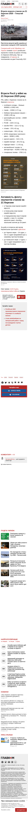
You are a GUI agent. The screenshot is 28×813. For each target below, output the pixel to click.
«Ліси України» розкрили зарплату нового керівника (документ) (12, 695)
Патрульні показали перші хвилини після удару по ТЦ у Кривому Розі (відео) (18, 563)
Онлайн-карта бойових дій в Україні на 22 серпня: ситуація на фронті (17, 646)
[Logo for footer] (7, 758)
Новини (4, 692)
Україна (16, 377)
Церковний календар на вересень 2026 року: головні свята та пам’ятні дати (16, 661)
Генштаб (11, 377)
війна (5, 377)
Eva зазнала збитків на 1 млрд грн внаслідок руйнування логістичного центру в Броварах (12, 702)
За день (18, 641)
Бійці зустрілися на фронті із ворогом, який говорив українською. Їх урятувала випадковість (17, 684)
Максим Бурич (4, 18)
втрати (15, 50)
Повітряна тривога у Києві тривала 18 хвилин (17, 535)
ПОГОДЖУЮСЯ (21, 810)
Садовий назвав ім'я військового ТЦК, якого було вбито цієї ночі (18, 583)
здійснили (21, 229)
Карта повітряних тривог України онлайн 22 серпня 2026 (17, 653)
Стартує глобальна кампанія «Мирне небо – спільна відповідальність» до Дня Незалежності (18, 741)
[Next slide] (26, 7)
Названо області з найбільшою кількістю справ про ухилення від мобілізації (16, 669)
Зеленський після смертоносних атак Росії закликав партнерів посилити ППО (17, 573)
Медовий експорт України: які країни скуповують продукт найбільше (13, 722)
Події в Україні (7, 531)
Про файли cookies (5, 809)
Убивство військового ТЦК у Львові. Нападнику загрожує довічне (18, 545)
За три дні (11, 641)
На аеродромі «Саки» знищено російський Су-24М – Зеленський (18, 553)
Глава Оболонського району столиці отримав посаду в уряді (13, 728)
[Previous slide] (24, 7)
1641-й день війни (6, 7)
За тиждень (4, 641)
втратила (10, 102)
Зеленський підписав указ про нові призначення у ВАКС (12, 709)
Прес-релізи (7, 735)
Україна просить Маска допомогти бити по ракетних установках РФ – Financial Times (13, 715)
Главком (14, 57)
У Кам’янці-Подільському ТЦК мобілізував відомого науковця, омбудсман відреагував (17, 676)
